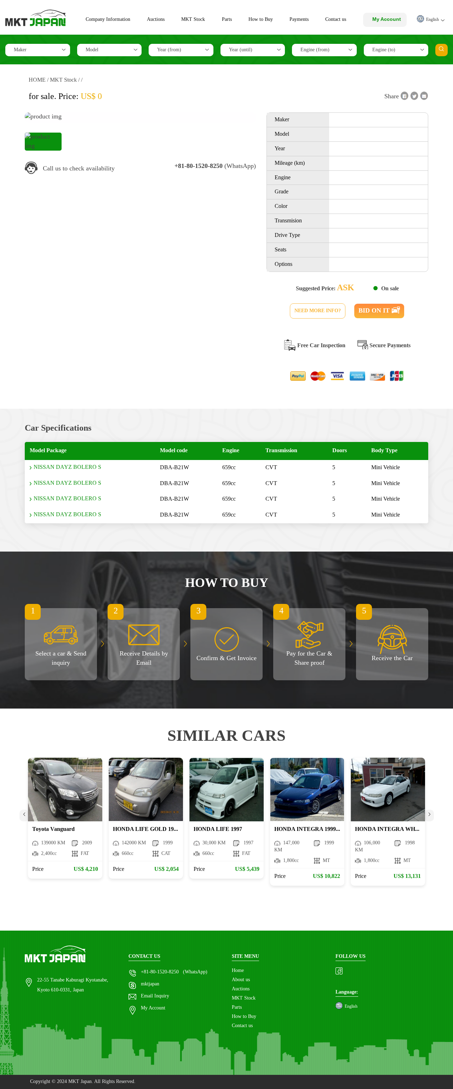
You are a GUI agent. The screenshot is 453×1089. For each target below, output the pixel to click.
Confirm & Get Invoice (226, 658)
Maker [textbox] (20, 50)
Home (238, 970)
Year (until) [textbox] (240, 50)
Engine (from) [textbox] (314, 50)
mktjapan (150, 984)
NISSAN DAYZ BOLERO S (67, 467)
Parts (227, 19)
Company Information (108, 19)
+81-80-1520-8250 (160, 972)
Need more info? (317, 310)
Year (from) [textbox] (169, 50)
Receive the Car (392, 658)
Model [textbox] (92, 50)
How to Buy (260, 19)
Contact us (335, 19)
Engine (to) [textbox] (383, 50)
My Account (153, 1008)
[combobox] (37, 50)
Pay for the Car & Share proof (309, 658)
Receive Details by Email (144, 658)
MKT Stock (193, 19)
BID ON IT (375, 310)
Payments (299, 19)
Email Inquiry (155, 996)
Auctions (156, 19)
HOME (37, 80)
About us (241, 980)
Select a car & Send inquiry (60, 658)
